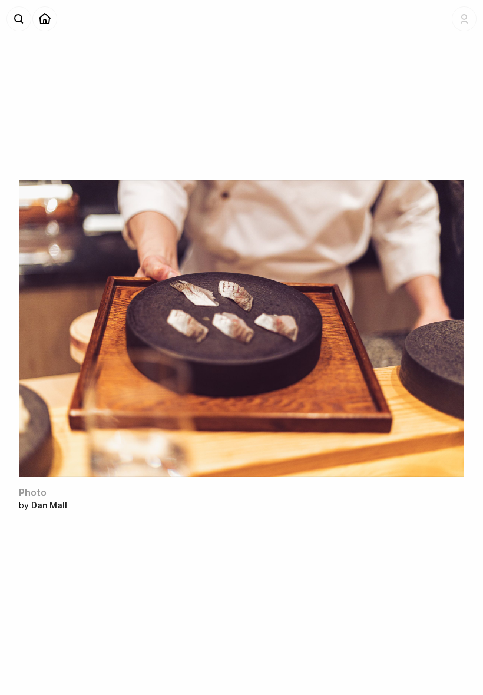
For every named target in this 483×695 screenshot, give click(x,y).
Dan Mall (49, 505)
